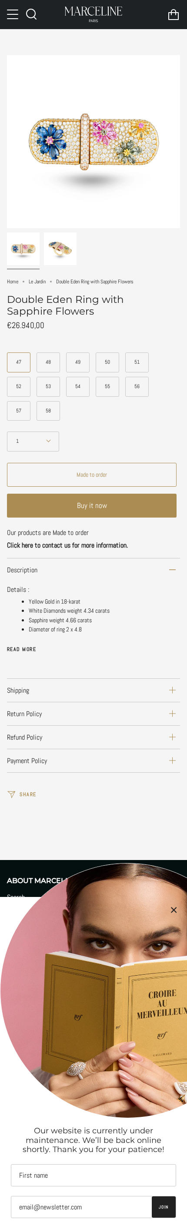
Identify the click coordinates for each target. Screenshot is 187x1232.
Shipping (18, 690)
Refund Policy (24, 737)
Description (22, 569)
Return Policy (24, 713)
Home (12, 281)
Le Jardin (37, 281)
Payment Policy (27, 760)
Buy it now (92, 505)
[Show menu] (13, 14)
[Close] (174, 910)
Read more (21, 649)
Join (164, 1207)
